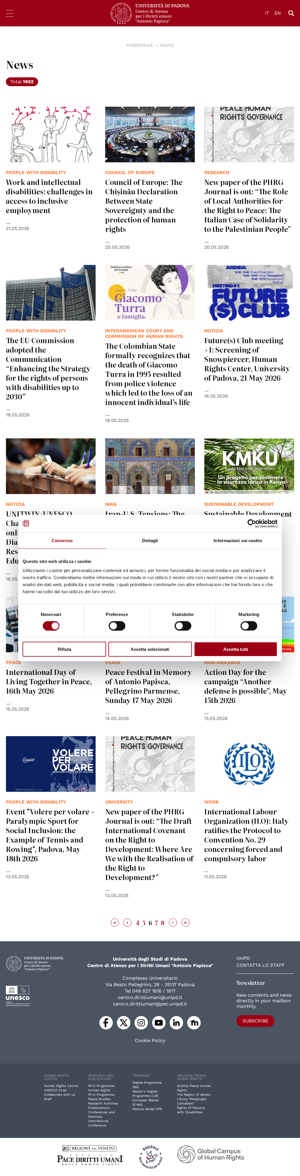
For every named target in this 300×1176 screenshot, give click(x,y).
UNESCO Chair (55, 1090)
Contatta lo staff (260, 965)
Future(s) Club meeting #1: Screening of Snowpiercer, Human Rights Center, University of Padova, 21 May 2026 (247, 359)
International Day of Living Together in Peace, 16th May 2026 (49, 681)
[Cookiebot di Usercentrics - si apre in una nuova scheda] (251, 523)
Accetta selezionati (150, 649)
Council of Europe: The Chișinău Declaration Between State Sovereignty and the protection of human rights (144, 205)
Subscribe (255, 1021)
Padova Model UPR (147, 1109)
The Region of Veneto (194, 1095)
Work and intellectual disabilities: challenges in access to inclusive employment (49, 196)
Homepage (140, 45)
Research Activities (103, 1103)
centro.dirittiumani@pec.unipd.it (150, 1004)
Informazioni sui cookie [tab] (238, 540)
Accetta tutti (235, 649)
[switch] (117, 625)
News (167, 45)
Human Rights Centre (61, 1086)
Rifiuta (64, 649)
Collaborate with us (59, 1095)
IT (267, 13)
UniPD (243, 958)
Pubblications (99, 1108)
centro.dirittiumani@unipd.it (150, 997)
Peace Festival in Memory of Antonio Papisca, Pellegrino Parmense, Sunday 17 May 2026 (148, 686)
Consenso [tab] (62, 540)
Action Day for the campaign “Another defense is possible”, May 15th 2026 (245, 686)
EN (278, 13)
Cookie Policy (150, 1040)
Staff (48, 1099)
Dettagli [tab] (150, 540)
